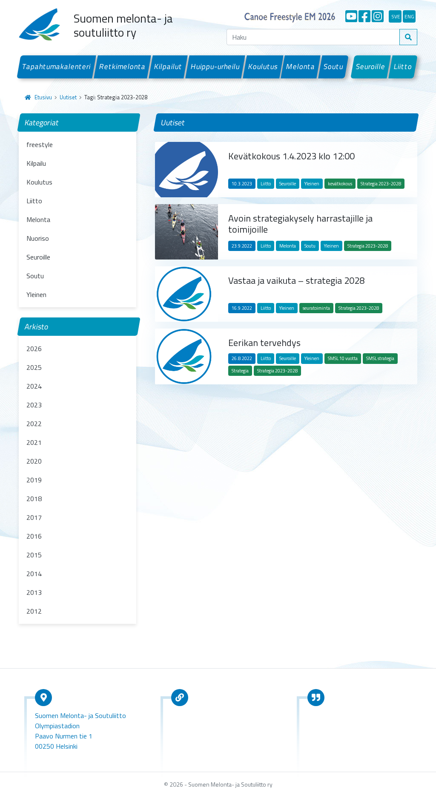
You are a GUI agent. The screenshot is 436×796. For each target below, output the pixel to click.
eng (409, 16)
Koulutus (263, 66)
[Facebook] (364, 16)
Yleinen (36, 294)
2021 (34, 442)
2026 (34, 348)
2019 (34, 480)
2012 (34, 611)
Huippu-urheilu (215, 66)
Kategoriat (42, 122)
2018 (34, 498)
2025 (34, 367)
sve (395, 16)
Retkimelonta (122, 66)
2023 (34, 405)
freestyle (39, 144)
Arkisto (36, 326)
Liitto (403, 66)
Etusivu (43, 97)
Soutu (333, 66)
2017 (34, 517)
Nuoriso (37, 238)
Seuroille (371, 66)
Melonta (300, 66)
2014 (34, 573)
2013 (34, 592)
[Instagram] (378, 16)
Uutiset (68, 97)
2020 (34, 461)
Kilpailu (36, 163)
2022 (34, 423)
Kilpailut (168, 66)
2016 (34, 536)
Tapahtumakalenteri (56, 66)
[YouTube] (351, 16)
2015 (34, 555)
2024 (34, 386)
